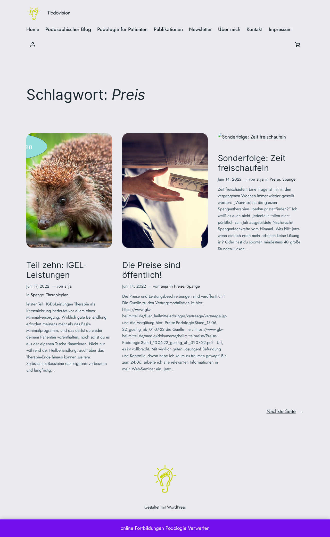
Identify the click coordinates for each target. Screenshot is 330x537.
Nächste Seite (285, 411)
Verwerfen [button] (199, 528)
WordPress (176, 507)
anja (68, 286)
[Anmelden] (32, 44)
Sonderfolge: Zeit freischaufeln (252, 163)
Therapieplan (57, 295)
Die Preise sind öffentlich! (151, 270)
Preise (179, 286)
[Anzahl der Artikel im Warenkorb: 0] (297, 44)
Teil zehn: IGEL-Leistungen (56, 270)
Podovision (59, 12)
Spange (37, 295)
